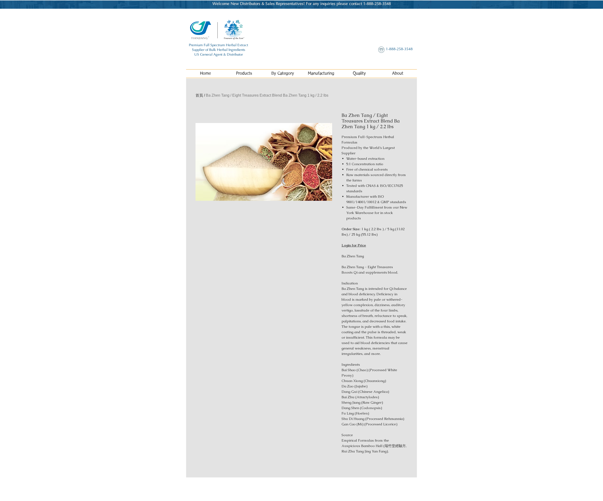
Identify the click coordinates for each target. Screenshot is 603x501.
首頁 (199, 95)
